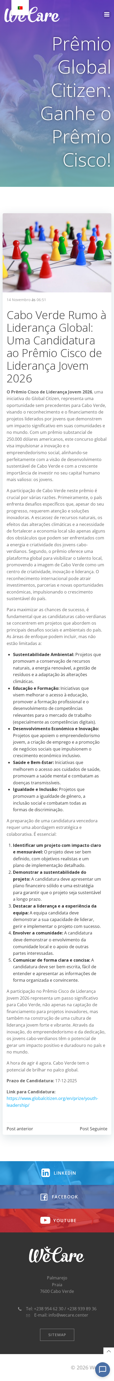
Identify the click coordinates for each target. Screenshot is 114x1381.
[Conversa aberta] (102, 1369)
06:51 (41, 299)
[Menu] (106, 14)
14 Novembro (18, 299)
